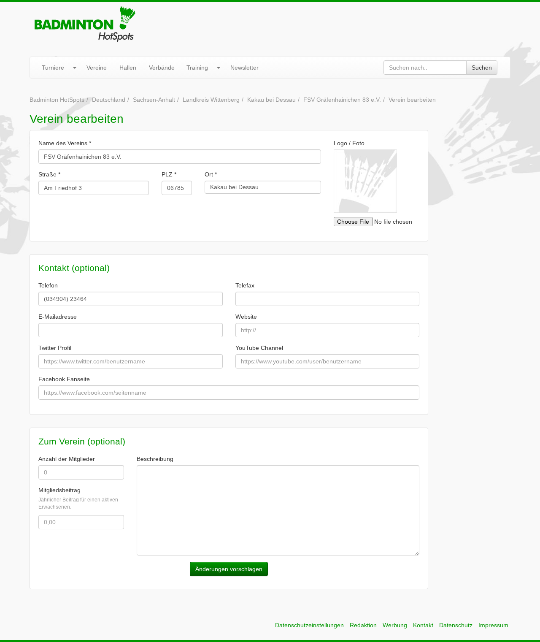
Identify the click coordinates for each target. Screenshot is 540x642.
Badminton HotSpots (57, 99)
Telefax (244, 285)
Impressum (493, 625)
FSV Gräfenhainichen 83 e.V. (342, 99)
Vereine (96, 67)
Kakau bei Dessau (271, 99)
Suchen (482, 67)
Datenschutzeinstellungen (309, 625)
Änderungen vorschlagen (228, 569)
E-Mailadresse (57, 316)
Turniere (53, 67)
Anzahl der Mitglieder (66, 458)
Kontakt (423, 625)
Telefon (48, 285)
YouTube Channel (259, 347)
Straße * (49, 174)
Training (197, 67)
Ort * (211, 174)
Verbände (162, 67)
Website (246, 316)
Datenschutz (455, 625)
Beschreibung (155, 458)
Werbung (395, 625)
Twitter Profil (54, 347)
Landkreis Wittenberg (211, 99)
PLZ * (169, 174)
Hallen (127, 67)
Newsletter (244, 67)
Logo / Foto (349, 143)
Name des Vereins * (64, 143)
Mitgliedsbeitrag (59, 490)
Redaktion (363, 625)
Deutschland (108, 99)
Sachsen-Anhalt (154, 99)
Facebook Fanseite (64, 379)
